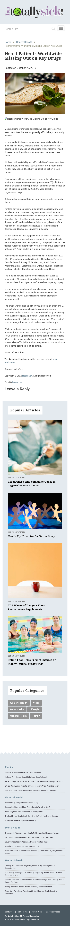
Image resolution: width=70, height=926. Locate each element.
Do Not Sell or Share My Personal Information (22, 916)
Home (8, 42)
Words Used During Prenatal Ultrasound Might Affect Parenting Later (32, 786)
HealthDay (27, 375)
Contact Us (9, 912)
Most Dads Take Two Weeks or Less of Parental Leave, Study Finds (30, 790)
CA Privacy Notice (53, 912)
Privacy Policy (36, 912)
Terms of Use (23, 912)
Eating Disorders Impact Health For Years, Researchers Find (28, 887)
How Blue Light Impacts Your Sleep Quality (21, 803)
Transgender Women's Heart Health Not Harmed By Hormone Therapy (32, 833)
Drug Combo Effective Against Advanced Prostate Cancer (27, 842)
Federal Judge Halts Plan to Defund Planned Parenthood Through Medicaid (34, 781)
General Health (24, 42)
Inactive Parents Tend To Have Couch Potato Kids (23, 773)
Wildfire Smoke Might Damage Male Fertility (22, 846)
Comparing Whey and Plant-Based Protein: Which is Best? (27, 807)
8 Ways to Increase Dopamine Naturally (20, 820)
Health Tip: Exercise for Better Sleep (31, 536)
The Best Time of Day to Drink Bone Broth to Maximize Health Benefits (31, 816)
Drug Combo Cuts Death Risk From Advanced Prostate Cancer (29, 837)
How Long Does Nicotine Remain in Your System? (23, 812)
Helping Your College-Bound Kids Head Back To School (26, 777)
